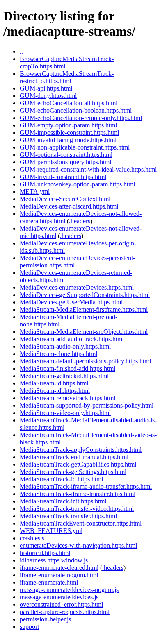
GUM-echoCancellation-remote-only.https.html (81, 117)
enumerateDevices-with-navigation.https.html (78, 545)
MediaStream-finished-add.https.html (67, 368)
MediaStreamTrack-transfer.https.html (68, 515)
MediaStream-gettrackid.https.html (64, 375)
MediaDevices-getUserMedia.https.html (71, 302)
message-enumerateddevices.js (59, 597)
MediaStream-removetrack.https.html (67, 397)
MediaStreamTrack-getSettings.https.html (73, 471)
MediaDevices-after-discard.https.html (69, 206)
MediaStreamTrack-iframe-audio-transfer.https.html (86, 486)
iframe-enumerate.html (49, 582)
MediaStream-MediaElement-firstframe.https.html (84, 309)
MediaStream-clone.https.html (58, 353)
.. (21, 51)
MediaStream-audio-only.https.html (65, 346)
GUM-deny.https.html (48, 95)
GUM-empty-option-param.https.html (68, 125)
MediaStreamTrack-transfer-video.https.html (77, 508)
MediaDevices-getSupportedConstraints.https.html (85, 294)
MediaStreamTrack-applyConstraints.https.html (81, 449)
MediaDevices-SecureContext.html (65, 198)
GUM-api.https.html (46, 88)
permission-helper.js (45, 619)
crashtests (32, 538)
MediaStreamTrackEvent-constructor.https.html (81, 523)
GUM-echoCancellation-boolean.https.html (76, 110)
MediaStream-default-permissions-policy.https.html (85, 361)
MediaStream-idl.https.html (55, 390)
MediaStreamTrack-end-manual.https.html (74, 456)
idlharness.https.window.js (54, 560)
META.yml (35, 191)
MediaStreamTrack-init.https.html (63, 501)
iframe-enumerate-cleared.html (59, 567)
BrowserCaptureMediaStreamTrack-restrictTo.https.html (67, 77)
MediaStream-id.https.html (54, 383)
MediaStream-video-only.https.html (65, 412)
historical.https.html (45, 552)
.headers (79, 221)
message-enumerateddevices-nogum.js (69, 589)
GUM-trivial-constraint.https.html (63, 176)
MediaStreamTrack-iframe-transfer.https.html (77, 493)
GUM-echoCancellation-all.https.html (68, 103)
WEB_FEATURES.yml (51, 530)
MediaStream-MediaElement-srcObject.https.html (84, 331)
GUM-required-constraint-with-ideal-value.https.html (88, 169)
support (29, 626)
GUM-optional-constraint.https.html (66, 154)
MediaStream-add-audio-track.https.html (72, 339)
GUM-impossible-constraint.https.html (69, 132)
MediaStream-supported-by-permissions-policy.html (86, 405)
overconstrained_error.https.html (61, 604)
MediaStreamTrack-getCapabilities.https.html (78, 464)
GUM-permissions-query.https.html (65, 162)
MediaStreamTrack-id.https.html (61, 479)
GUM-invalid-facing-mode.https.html (68, 139)
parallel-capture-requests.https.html (65, 611)
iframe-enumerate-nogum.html (59, 574)
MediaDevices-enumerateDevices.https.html (77, 287)
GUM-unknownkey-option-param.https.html (77, 184)
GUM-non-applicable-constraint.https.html (75, 147)
